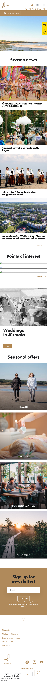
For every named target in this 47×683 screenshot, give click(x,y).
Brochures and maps (11, 638)
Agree (28, 674)
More (40, 246)
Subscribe (23, 599)
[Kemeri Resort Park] (23, 272)
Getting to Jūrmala (10, 634)
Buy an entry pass (13, 13)
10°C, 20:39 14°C (36, 9)
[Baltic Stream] (23, 263)
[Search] (32, 5)
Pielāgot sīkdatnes (39, 673)
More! (7, 346)
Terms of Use (7, 642)
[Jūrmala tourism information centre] (6, 5)
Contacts (6, 630)
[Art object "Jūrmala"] (23, 268)
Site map (6, 646)
